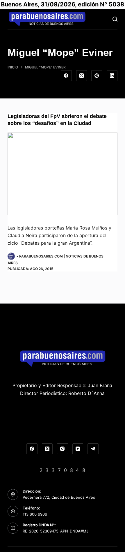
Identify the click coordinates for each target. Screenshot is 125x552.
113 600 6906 (35, 514)
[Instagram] (62, 448)
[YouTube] (77, 448)
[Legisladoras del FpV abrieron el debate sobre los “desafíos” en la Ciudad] (62, 174)
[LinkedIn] (112, 75)
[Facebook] (66, 75)
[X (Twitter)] (81, 75)
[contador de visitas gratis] (62, 469)
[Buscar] (114, 19)
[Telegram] (93, 448)
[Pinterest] (96, 75)
